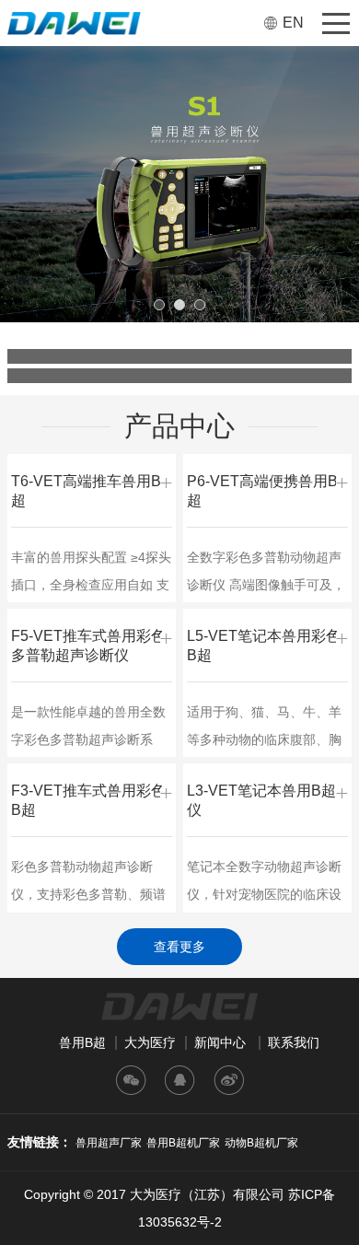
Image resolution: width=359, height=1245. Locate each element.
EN (293, 22)
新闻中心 (220, 1042)
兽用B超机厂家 (183, 1142)
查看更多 (179, 946)
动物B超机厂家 (261, 1142)
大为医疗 (150, 1042)
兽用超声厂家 (108, 1142)
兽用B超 (82, 1042)
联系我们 (293, 1042)
